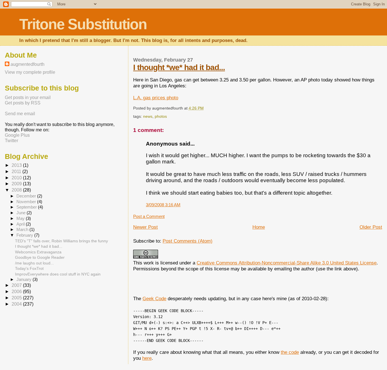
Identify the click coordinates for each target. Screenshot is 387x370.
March (22, 229)
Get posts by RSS (23, 102)
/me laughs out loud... (34, 263)
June (21, 213)
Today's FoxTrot (29, 268)
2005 (17, 297)
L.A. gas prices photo (155, 97)
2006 (17, 291)
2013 (17, 165)
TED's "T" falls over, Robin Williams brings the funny (61, 241)
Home (258, 227)
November (26, 201)
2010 (17, 177)
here (147, 358)
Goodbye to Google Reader (40, 257)
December (26, 196)
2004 (17, 304)
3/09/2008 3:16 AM (163, 204)
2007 (17, 285)
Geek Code (154, 298)
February (25, 235)
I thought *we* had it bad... (179, 67)
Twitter (11, 140)
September (27, 207)
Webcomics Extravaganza (38, 252)
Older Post (371, 227)
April (21, 224)
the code (290, 352)
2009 (17, 183)
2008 (17, 190)
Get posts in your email (28, 97)
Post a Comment (149, 216)
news (147, 116)
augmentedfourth (27, 64)
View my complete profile (30, 72)
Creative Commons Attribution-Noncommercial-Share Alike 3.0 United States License (287, 263)
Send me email (20, 113)
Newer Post (145, 227)
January (24, 279)
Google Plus (17, 135)
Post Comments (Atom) (187, 241)
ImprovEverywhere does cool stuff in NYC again (58, 274)
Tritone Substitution (83, 24)
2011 (17, 171)
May (21, 218)
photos (161, 116)
